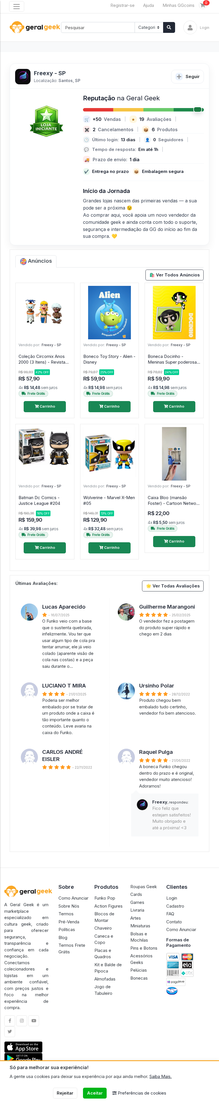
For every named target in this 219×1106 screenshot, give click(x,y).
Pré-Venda (68, 921)
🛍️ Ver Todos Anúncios (174, 275)
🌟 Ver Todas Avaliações (173, 586)
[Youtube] (33, 1020)
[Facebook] (9, 1020)
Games (137, 902)
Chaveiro (103, 928)
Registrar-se (122, 5)
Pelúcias (138, 970)
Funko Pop (104, 898)
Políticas (66, 929)
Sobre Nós (68, 906)
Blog (62, 937)
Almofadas (104, 979)
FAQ (170, 913)
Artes (135, 918)
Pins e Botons (143, 948)
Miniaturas (140, 925)
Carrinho (47, 406)
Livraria (137, 910)
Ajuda (148, 5)
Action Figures (108, 906)
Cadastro (175, 906)
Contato (174, 921)
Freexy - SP (51, 345)
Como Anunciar (73, 898)
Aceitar (95, 1093)
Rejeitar (65, 1093)
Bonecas (139, 978)
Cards (136, 894)
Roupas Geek (143, 886)
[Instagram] (21, 1020)
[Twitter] (9, 1031)
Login (171, 898)
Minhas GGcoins (178, 5)
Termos (66, 913)
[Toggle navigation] (16, 6)
